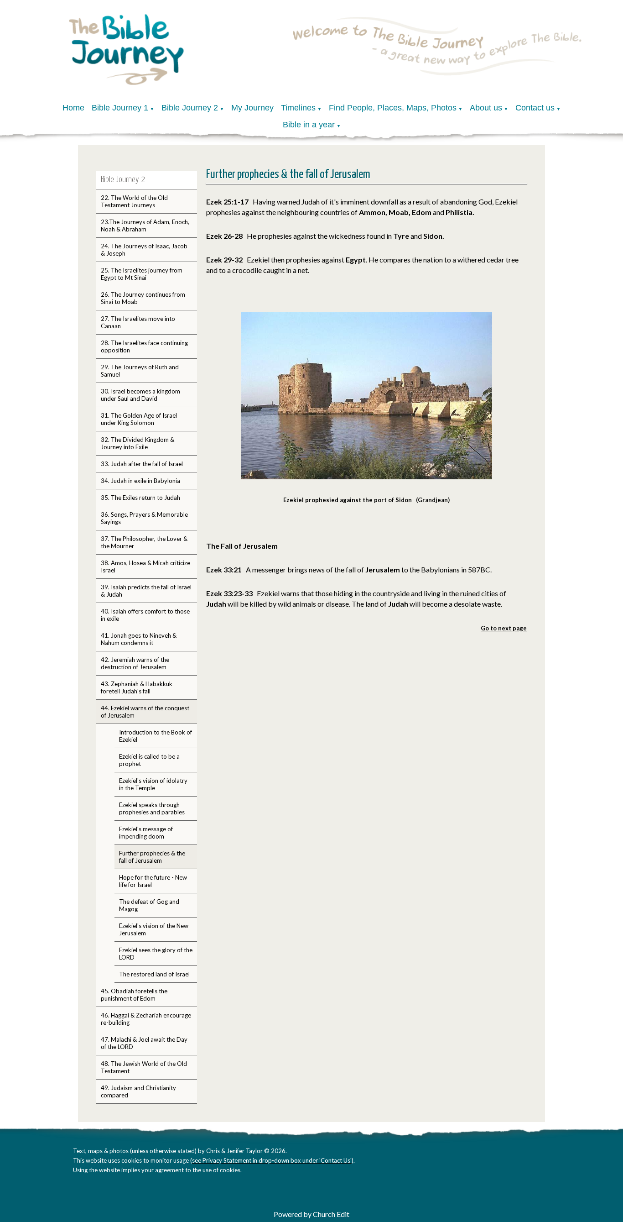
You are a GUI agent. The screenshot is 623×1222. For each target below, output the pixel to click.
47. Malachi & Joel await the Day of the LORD (144, 1043)
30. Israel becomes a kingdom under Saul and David (140, 395)
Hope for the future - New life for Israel (153, 881)
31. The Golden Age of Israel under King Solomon (139, 419)
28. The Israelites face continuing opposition (144, 346)
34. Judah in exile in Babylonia (140, 480)
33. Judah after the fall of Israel (142, 463)
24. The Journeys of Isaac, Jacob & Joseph (144, 249)
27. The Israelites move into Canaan (138, 322)
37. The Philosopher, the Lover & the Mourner (144, 542)
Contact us (535, 107)
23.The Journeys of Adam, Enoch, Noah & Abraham (145, 225)
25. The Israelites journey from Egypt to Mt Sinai (141, 274)
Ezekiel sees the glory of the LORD (155, 953)
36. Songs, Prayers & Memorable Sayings (144, 518)
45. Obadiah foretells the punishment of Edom (134, 994)
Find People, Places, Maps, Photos (393, 107)
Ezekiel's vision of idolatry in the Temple (153, 784)
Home (73, 107)
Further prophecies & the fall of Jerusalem (152, 857)
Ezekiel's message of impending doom (146, 832)
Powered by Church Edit (311, 1214)
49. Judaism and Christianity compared (138, 1091)
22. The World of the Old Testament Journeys (134, 201)
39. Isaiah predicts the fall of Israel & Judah (146, 590)
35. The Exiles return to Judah (140, 497)
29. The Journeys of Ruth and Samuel (140, 370)
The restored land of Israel (154, 974)
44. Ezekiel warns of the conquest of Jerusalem (145, 711)
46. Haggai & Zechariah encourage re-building (146, 1019)
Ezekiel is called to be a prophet (149, 760)
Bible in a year (309, 124)
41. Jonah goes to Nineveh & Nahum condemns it (139, 639)
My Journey (252, 107)
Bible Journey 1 (120, 107)
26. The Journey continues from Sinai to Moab (143, 298)
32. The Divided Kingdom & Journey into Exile (137, 443)
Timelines (298, 107)
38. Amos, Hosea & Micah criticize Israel (145, 566)
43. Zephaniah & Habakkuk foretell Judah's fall (136, 687)
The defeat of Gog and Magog (149, 905)
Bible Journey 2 (189, 107)
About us (486, 107)
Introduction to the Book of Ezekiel (155, 736)
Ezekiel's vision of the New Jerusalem (153, 929)
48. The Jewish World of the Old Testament (144, 1067)
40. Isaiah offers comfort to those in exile (145, 615)
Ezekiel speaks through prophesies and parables (152, 808)
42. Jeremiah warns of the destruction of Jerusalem (135, 663)
